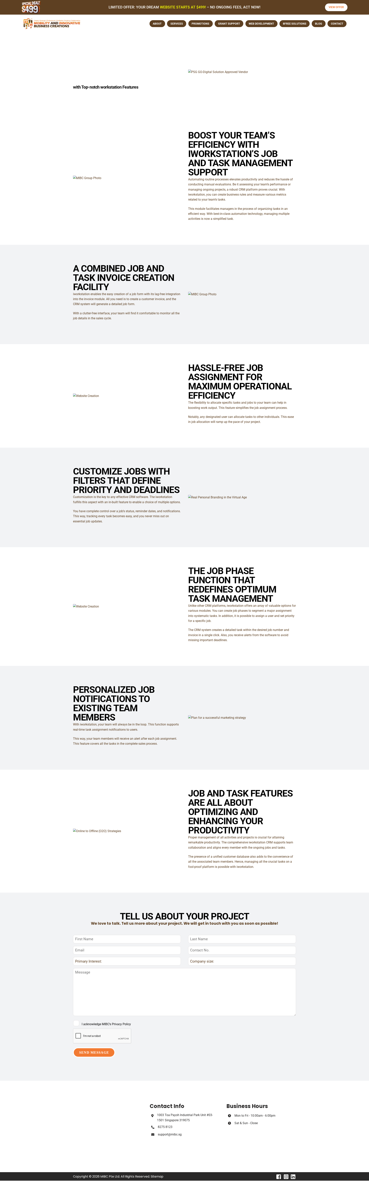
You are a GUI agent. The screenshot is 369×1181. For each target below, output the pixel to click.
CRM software (138, 497)
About (157, 23)
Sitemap (157, 1176)
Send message (94, 1052)
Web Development (261, 23)
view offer (336, 7)
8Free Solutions (294, 23)
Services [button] (176, 23)
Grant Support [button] (229, 23)
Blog (318, 23)
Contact (337, 23)
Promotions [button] (200, 23)
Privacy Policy (121, 1024)
